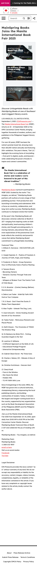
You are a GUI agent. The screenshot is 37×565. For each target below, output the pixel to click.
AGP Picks (5, 3)
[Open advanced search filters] (28, 18)
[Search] (24, 18)
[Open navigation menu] (4, 18)
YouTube (5, 456)
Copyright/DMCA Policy (12, 562)
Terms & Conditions (27, 557)
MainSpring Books (8, 190)
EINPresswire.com (24, 121)
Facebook (5, 453)
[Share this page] (34, 18)
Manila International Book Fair (16, 124)
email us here (7, 447)
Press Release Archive (22, 553)
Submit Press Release (10, 557)
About (9, 553)
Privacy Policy (28, 562)
